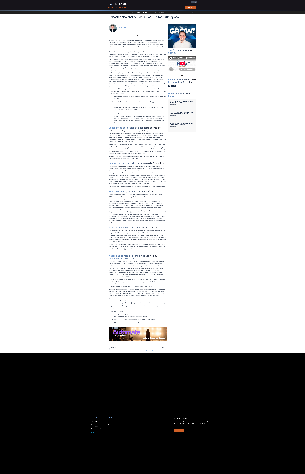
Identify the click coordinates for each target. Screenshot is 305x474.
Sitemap (92, 432)
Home (132, 12)
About (138, 12)
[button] (193, 12)
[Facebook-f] (195, 2)
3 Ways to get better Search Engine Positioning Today (181, 102)
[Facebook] (169, 86)
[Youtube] (192, 2)
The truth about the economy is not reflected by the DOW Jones (181, 113)
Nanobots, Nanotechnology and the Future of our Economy (181, 124)
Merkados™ (146, 12)
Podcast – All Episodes (158, 12)
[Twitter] (172, 86)
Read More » (172, 107)
